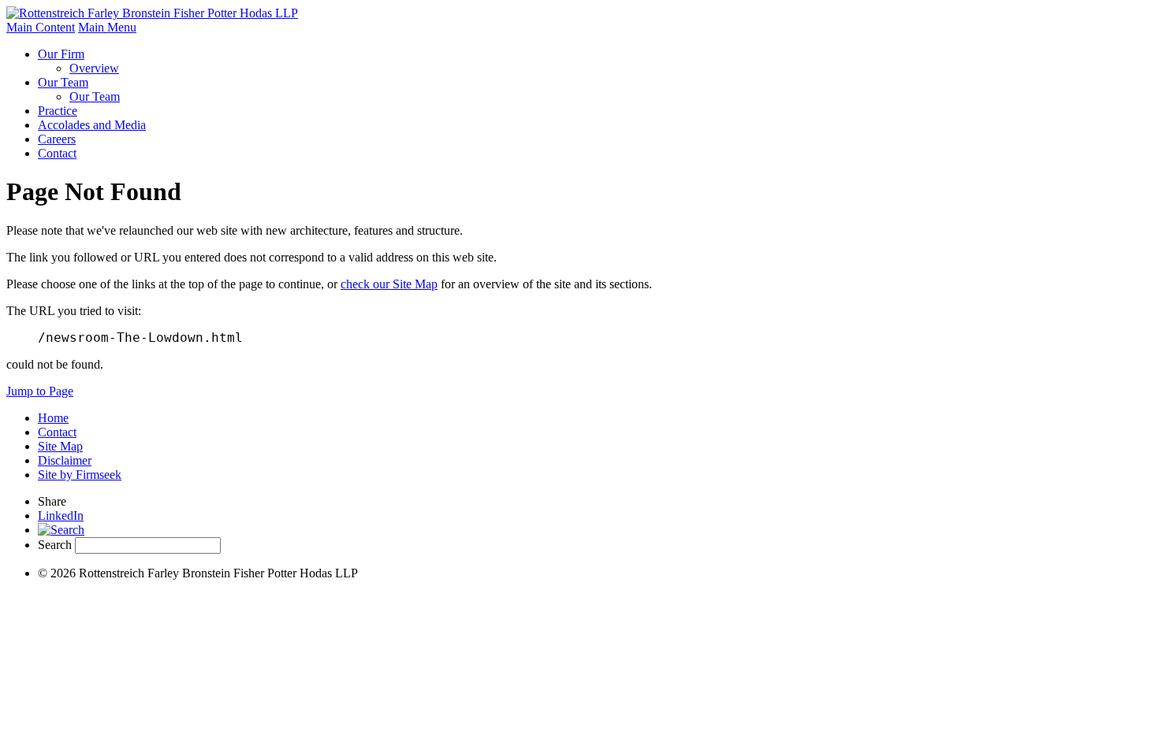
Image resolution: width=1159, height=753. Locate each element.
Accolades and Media (92, 125)
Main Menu (107, 27)
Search (55, 544)
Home (53, 418)
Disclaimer (64, 460)
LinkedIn (61, 515)
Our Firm (61, 54)
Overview (94, 68)
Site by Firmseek (79, 474)
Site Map (60, 446)
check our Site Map (389, 284)
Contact (57, 153)
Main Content (40, 27)
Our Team (63, 82)
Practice (57, 110)
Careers (57, 139)
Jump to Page (39, 391)
